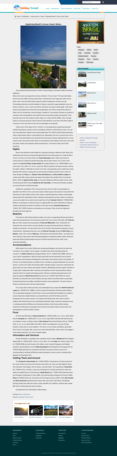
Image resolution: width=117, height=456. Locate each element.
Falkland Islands (83, 56)
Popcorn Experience (24, 394)
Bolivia (89, 50)
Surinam (95, 59)
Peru (88, 59)
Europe (15, 433)
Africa (14, 445)
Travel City (94, 8)
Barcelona (61, 440)
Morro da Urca (91, 103)
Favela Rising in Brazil (94, 72)
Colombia (87, 53)
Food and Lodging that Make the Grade (70, 417)
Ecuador (95, 53)
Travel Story (86, 8)
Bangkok (61, 438)
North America (17, 438)
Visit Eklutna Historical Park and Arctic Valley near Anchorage (98, 145)
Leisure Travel (85, 440)
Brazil (42, 16)
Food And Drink (86, 438)
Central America (40, 433)
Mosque (82, 140)
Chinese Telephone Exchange (89, 138)
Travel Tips (77, 8)
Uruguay (80, 62)
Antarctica (39, 438)
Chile (79, 53)
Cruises (83, 433)
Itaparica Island (91, 113)
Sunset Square (18, 417)
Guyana (93, 56)
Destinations (55, 8)
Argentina (81, 50)
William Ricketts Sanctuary (88, 147)
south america (35, 16)
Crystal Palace (91, 82)
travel (18, 16)
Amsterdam (62, 433)
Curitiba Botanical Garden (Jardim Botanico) (57, 417)
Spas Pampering (86, 442)
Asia (14, 435)
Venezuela (90, 62)
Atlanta (60, 435)
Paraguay (81, 59)
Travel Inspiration (66, 8)
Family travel (85, 435)
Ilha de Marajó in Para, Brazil (24, 397)
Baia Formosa (91, 93)
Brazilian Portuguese (35, 417)
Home (48, 8)
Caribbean (39, 435)
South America (17, 440)
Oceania (15, 442)
